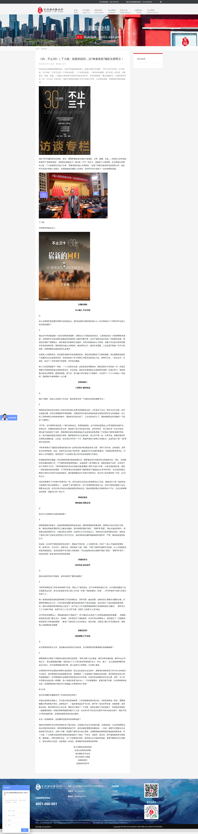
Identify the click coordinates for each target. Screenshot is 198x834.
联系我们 (115, 791)
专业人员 (125, 11)
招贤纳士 (139, 11)
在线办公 (115, 795)
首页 (76, 11)
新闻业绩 (99, 11)
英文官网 (115, 802)
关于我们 (86, 11)
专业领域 (111, 11)
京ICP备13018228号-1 (43, 827)
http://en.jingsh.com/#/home (118, 823)
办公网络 (152, 11)
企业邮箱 (115, 798)
